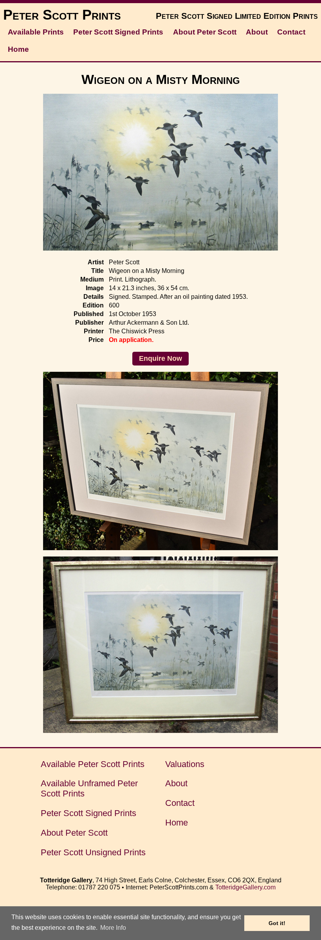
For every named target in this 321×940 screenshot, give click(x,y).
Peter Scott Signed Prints (118, 32)
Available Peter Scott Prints (92, 764)
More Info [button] (113, 927)
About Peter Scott (204, 32)
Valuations (184, 764)
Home (18, 49)
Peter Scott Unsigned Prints (93, 852)
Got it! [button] (277, 923)
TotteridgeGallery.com (245, 887)
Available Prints (36, 32)
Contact (291, 32)
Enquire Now (160, 358)
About (257, 32)
